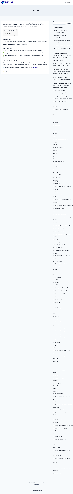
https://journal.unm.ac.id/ (58, 208)
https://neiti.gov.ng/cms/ (58, 228)
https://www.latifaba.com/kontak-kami (62, 356)
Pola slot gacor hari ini (58, 319)
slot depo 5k (55, 367)
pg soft (54, 347)
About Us (69, 2)
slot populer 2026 (57, 442)
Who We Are (7, 32)
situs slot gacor (56, 407)
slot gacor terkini (57, 455)
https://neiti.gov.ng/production (60, 299)
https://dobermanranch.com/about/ (61, 128)
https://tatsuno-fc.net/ (58, 247)
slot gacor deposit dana (58, 409)
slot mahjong (56, 385)
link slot (54, 465)
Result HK (55, 219)
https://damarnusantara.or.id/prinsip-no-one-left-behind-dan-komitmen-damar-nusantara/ (62, 201)
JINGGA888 (55, 150)
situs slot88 (55, 391)
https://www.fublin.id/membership (60, 263)
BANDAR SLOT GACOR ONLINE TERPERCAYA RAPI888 (61, 73)
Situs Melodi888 (56, 183)
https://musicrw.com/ (57, 277)
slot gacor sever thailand (58, 161)
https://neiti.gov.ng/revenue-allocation (61, 255)
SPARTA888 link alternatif (59, 244)
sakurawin (55, 236)
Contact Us (35, 67)
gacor (54, 211)
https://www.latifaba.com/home (60, 331)
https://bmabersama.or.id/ (59, 293)
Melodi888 (55, 180)
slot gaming (55, 122)
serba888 (55, 340)
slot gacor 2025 (56, 177)
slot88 (54, 388)
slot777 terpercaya (57, 261)
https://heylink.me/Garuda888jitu (60, 96)
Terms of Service (40, 482)
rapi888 (54, 353)
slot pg (54, 433)
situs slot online (56, 447)
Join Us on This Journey (10, 35)
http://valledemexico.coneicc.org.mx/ (61, 350)
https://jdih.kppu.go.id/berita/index (61, 250)
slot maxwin (55, 189)
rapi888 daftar (56, 453)
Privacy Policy (32, 482)
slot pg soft (55, 345)
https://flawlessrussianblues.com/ (60, 139)
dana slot (55, 136)
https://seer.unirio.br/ (57, 436)
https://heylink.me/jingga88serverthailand (62, 98)
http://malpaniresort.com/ (59, 378)
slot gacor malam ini (57, 266)
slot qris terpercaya (57, 364)
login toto (55, 144)
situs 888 (55, 153)
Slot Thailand (56, 316)
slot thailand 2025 (57, 174)
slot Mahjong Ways (57, 383)
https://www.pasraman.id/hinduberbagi (62, 217)
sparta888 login (56, 282)
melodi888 (55, 372)
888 (53, 156)
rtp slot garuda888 (57, 473)
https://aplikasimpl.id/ (58, 334)
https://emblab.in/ (57, 308)
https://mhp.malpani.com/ (58, 192)
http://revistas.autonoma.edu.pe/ (60, 109)
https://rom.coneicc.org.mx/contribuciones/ (63, 404)
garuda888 (55, 166)
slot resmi (55, 117)
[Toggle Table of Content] (16, 30)
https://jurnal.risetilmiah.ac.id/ (59, 101)
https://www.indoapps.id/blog (59, 214)
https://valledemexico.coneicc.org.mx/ (61, 450)
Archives (64, 2)
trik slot (54, 313)
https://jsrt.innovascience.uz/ (59, 439)
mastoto (55, 399)
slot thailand (56, 104)
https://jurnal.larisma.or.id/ (59, 147)
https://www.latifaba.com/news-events (62, 337)
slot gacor (55, 106)
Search (54, 21)
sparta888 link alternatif (58, 284)
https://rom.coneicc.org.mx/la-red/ (60, 370)
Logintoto (55, 112)
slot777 (54, 258)
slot (53, 114)
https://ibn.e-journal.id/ (58, 297)
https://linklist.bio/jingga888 (59, 90)
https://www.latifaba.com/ (59, 328)
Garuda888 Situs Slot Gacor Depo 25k (63, 45)
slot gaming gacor (57, 125)
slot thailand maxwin (57, 163)
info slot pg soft (56, 342)
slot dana (55, 133)
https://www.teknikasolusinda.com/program (63, 205)
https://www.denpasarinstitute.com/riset (62, 186)
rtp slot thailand (56, 325)
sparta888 (55, 279)
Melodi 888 (55, 181)
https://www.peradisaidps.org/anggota (62, 234)
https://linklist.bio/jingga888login (60, 93)
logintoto (55, 131)
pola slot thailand (57, 302)
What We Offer (8, 33)
